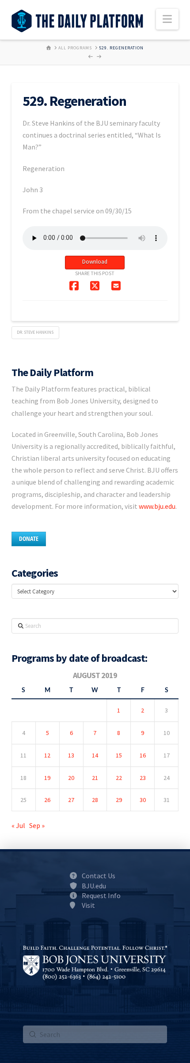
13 (71, 755)
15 (119, 755)
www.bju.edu (157, 506)
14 (95, 755)
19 (47, 778)
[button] (167, 19)
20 (71, 778)
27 (71, 800)
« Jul (18, 825)
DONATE (28, 538)
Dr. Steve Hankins (35, 332)
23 (143, 778)
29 (119, 800)
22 (119, 778)
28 (95, 800)
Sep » (37, 825)
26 (47, 800)
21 (95, 778)
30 (143, 800)
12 (47, 755)
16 (143, 755)
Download (94, 261)
